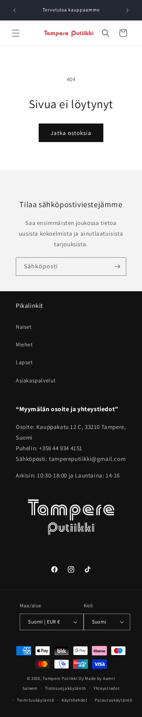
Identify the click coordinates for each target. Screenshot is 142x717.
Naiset (24, 326)
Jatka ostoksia (71, 133)
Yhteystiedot (106, 688)
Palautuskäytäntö (113, 700)
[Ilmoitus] (127, 10)
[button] (15, 33)
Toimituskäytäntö (35, 700)
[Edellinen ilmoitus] (14, 10)
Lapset (24, 362)
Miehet (24, 344)
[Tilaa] (117, 266)
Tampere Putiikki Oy (63, 678)
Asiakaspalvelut (36, 380)
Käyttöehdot (75, 700)
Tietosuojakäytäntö (65, 688)
